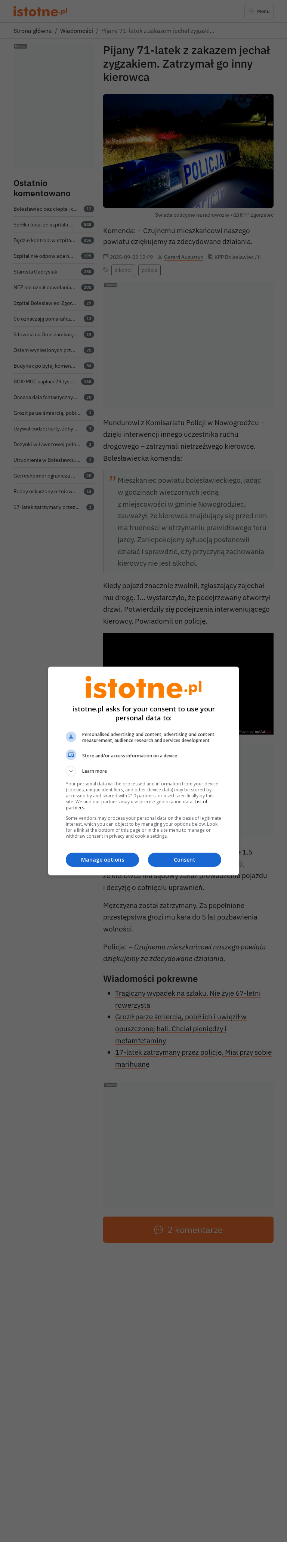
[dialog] (143, 771)
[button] (143, 771)
